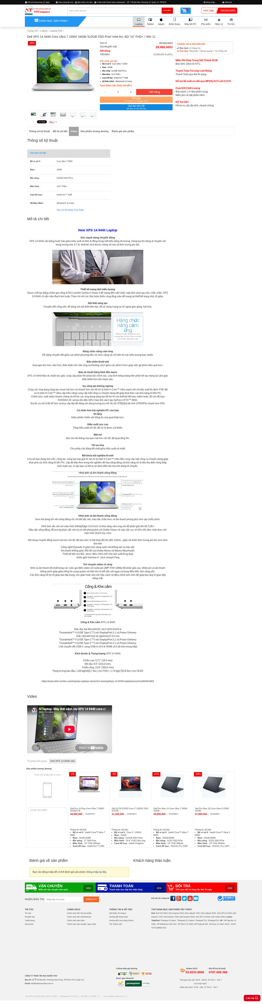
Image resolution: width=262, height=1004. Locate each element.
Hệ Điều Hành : (37, 203)
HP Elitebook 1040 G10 (166, 924)
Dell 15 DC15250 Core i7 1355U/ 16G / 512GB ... (130, 809)
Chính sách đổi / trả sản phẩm (79, 913)
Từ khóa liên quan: (37, 761)
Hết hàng (154, 92)
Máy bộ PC (190, 24)
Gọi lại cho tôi (136, 106)
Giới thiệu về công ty (117, 913)
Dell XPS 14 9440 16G (62, 761)
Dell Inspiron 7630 (171, 917)
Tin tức (231, 24)
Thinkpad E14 (213, 920)
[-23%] (214, 785)
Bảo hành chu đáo (85, 2)
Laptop (138, 24)
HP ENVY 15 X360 (185, 924)
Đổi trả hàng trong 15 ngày (38, 2)
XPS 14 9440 (36, 241)
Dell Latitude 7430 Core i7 (115, 996)
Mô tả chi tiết (60, 131)
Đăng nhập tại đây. (97, 872)
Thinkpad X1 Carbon (185, 920)
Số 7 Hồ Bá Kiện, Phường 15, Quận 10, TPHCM (146, 2)
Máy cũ (219, 24)
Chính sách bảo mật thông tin (79, 917)
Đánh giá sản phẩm (123, 131)
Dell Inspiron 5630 (187, 917)
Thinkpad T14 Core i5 (69, 996)
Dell (153, 913)
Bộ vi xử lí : (35, 161)
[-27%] (172, 785)
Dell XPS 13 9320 (224, 913)
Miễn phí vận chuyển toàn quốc (53, 890)
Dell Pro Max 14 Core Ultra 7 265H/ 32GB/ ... (170, 809)
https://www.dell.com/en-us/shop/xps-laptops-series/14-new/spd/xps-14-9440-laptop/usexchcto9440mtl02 (98, 681)
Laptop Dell (56, 31)
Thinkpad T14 (201, 920)
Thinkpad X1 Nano (168, 920)
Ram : (33, 169)
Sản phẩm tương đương (94, 131)
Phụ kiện (206, 24)
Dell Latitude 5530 (208, 913)
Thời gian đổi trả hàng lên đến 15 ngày (193, 890)
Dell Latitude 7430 (192, 913)
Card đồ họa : (36, 195)
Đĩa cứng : (35, 178)
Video (74, 131)
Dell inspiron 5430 (176, 913)
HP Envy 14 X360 (216, 924)
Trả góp (136, 99)
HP (221, 920)
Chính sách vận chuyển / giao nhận (81, 924)
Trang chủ (32, 31)
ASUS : (227, 924)
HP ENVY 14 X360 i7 (90, 996)
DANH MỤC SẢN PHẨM (52, 20)
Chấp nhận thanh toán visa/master (110, 2)
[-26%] (63, 74)
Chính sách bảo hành (76, 920)
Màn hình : (35, 186)
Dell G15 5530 (162, 913)
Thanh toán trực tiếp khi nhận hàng (126, 890)
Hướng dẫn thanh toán (118, 917)
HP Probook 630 (201, 924)
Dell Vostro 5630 (218, 917)
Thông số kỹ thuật (39, 131)
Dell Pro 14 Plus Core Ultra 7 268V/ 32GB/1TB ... (87, 809)
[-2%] (89, 785)
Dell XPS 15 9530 (203, 917)
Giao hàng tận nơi (65, 2)
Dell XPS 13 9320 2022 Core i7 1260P (41, 996)
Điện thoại (174, 24)
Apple (161, 24)
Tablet (150, 24)
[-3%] (130, 785)
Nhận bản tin (34, 899)
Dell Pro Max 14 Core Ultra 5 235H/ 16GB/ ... (212, 809)
